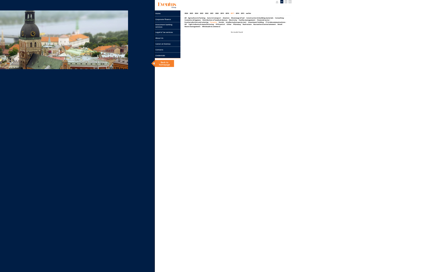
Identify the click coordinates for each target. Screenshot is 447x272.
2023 (201, 13)
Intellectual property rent (236, 22)
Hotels (221, 22)
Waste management (192, 26)
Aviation (226, 18)
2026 (186, 13)
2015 (242, 13)
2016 (237, 13)
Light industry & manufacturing (201, 24)
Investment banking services (163, 25)
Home (158, 13)
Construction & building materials (259, 18)
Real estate (247, 24)
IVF (186, 24)
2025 (191, 13)
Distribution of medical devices (215, 20)
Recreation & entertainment (264, 24)
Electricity (233, 20)
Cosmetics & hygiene (193, 20)
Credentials (160, 55)
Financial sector (263, 20)
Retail (280, 24)
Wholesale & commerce (211, 26)
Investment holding (256, 22)
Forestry (213, 22)
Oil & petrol (220, 24)
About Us (159, 38)
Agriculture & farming (196, 18)
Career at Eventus (163, 44)
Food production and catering (196, 22)
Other (229, 24)
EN (282, 2)
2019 (222, 13)
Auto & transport (214, 18)
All (185, 18)
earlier (248, 13)
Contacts (159, 49)
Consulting (279, 18)
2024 (196, 13)
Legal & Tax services (164, 32)
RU (290, 2)
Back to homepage (164, 63)
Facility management (247, 20)
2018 (227, 13)
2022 (206, 13)
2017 (232, 13)
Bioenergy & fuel (237, 18)
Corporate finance (163, 19)
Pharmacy (237, 24)
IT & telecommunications (275, 22)
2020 (216, 13)
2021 (211, 13)
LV (286, 2)
